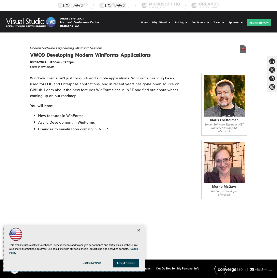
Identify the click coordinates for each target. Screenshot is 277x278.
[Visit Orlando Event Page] (205, 5)
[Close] (138, 230)
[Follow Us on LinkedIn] (272, 61)
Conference (198, 22)
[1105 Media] (259, 269)
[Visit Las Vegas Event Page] (73, 5)
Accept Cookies (126, 263)
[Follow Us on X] (272, 70)
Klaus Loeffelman (224, 120)
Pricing (179, 22)
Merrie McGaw (224, 187)
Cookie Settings (92, 263)
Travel (217, 22)
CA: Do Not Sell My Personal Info (177, 268)
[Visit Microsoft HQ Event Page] (161, 5)
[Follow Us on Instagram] (272, 87)
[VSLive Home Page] (31, 23)
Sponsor (234, 22)
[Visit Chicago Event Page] (114, 5)
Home (144, 22)
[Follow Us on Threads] (272, 78)
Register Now (259, 23)
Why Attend (159, 22)
